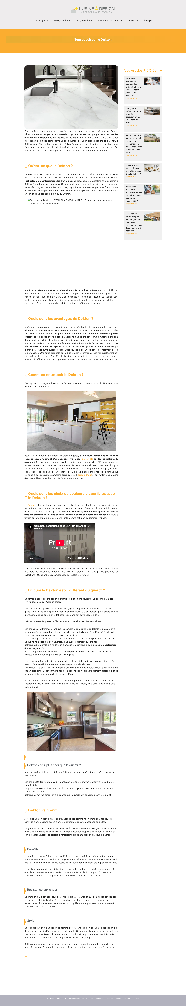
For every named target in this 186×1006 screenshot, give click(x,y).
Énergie (148, 20)
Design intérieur (62, 20)
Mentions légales (123, 999)
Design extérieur (84, 20)
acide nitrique (85, 475)
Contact (110, 999)
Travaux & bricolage (108, 20)
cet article (87, 459)
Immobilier (133, 20)
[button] (47, 20)
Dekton (31, 505)
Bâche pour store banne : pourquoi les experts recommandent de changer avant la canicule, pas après (134, 144)
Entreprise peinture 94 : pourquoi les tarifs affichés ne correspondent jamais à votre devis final (133, 87)
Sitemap (135, 999)
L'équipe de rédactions (95, 999)
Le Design (40, 20)
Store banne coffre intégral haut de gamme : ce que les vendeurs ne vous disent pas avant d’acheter (134, 222)
